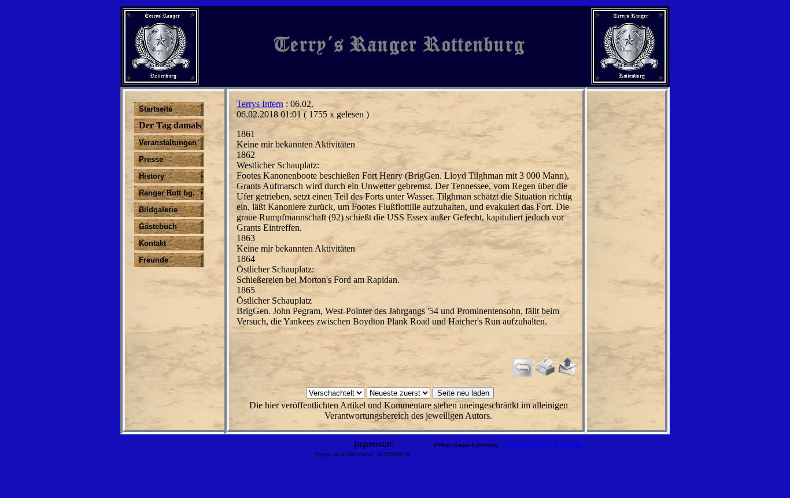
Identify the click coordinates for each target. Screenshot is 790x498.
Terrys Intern (260, 104)
